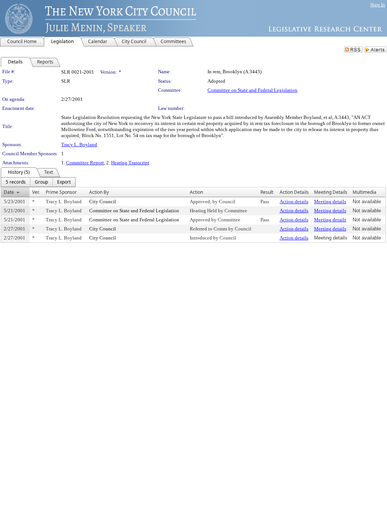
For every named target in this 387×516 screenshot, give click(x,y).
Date (9, 192)
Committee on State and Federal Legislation (252, 90)
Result (266, 192)
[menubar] (38, 182)
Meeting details (330, 201)
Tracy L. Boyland (79, 144)
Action (196, 192)
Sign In (377, 5)
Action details (294, 201)
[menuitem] (15, 182)
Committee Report (85, 162)
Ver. (36, 192)
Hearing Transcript (130, 162)
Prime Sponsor (61, 192)
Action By (99, 192)
